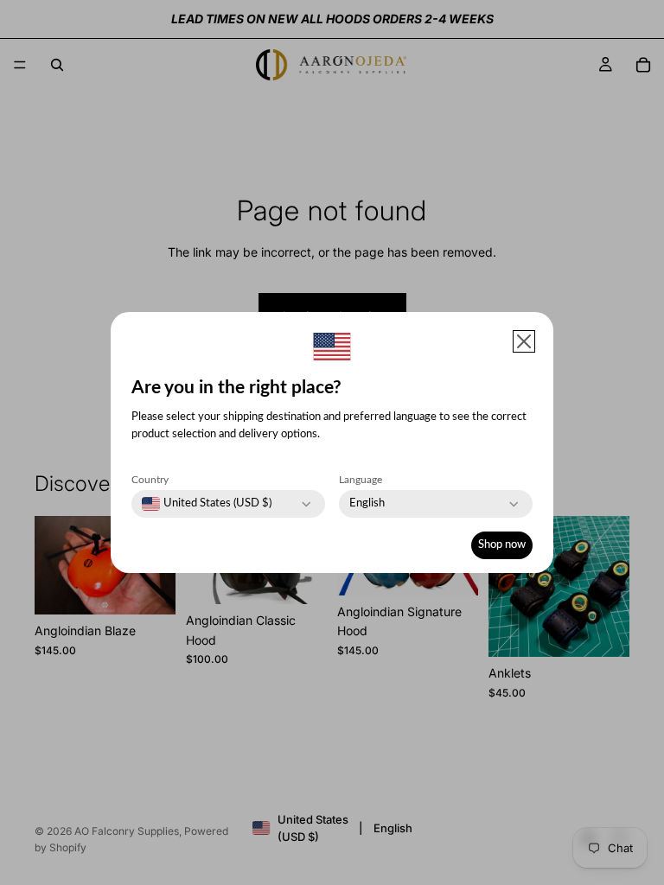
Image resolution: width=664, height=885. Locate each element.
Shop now (502, 545)
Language (360, 479)
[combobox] (206, 504)
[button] (524, 341)
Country (150, 479)
